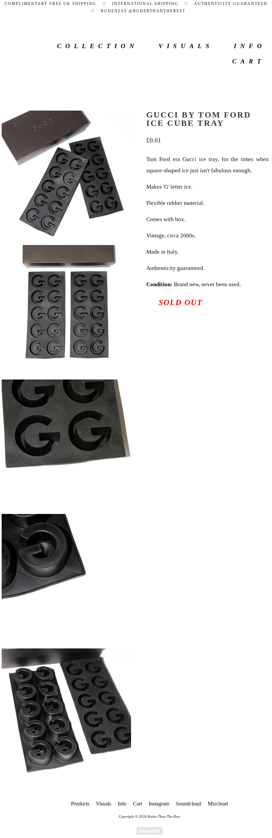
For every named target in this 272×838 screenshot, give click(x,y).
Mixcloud (218, 803)
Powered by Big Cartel (149, 831)
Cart (248, 61)
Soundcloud (188, 803)
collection (97, 45)
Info (122, 803)
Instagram (159, 803)
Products (80, 803)
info (250, 45)
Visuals (186, 45)
